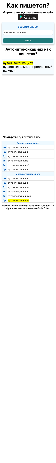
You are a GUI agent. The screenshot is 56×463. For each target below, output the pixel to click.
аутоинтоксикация (18, 147)
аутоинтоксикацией (18, 165)
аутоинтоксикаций (18, 182)
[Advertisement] (28, 105)
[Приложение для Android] (28, 19)
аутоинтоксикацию (18, 160)
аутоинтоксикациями (19, 196)
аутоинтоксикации (18, 151)
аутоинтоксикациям (18, 187)
